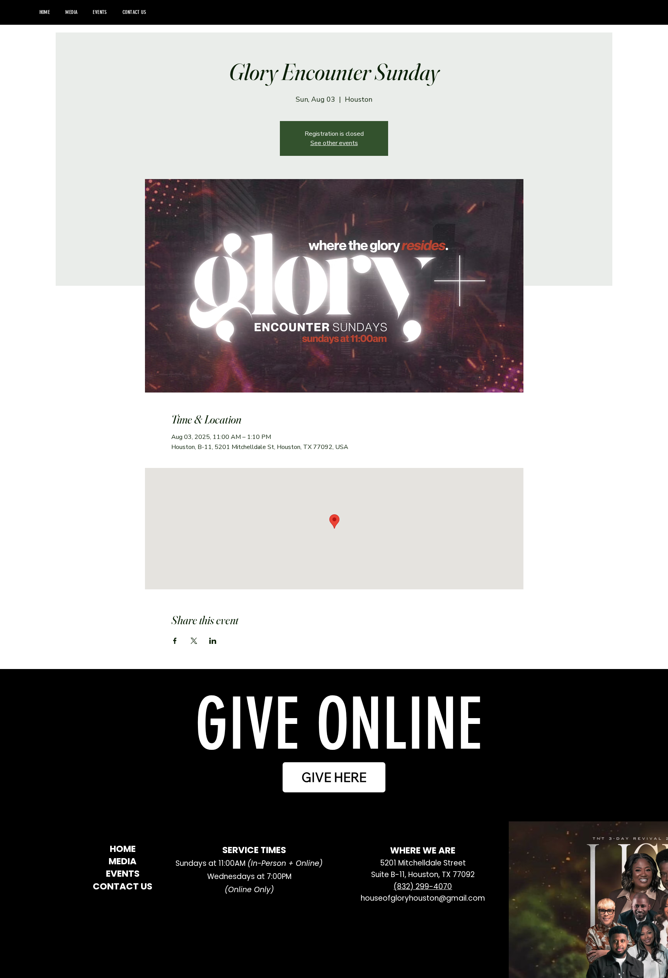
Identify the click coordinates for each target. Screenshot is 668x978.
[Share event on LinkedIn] (212, 641)
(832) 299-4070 (423, 886)
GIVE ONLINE (338, 724)
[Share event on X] (194, 641)
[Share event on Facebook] (175, 641)
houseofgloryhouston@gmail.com (423, 898)
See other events (334, 143)
